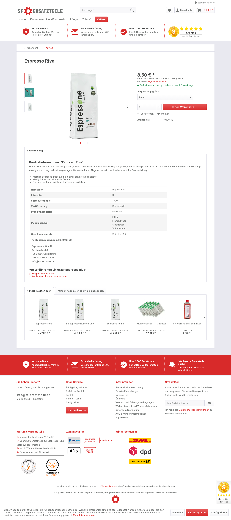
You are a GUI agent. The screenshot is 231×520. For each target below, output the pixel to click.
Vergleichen (147, 113)
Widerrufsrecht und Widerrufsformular (136, 406)
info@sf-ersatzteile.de (33, 395)
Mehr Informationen (83, 515)
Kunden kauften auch (39, 290)
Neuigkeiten (72, 402)
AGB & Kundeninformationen (131, 413)
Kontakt (70, 395)
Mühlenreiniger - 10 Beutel (151, 323)
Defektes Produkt (75, 391)
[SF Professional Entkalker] (187, 309)
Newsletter (122, 395)
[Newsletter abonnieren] (209, 403)
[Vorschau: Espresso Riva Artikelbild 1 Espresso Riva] (29, 78)
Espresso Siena (44, 323)
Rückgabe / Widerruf (77, 387)
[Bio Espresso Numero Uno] (79, 309)
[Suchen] (132, 10)
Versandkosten (109, 486)
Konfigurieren (219, 512)
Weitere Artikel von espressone (49, 276)
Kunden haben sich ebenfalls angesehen (81, 290)
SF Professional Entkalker (187, 323)
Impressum (122, 417)
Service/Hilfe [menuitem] (204, 2)
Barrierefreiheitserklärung (129, 387)
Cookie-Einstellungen (127, 391)
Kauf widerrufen (77, 410)
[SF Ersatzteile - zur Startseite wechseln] (42, 11)
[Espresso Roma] (115, 309)
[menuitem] (107, 10)
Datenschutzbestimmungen (194, 409)
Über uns (120, 398)
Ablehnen (177, 512)
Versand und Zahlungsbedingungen (135, 402)
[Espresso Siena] (44, 309)
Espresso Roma (115, 323)
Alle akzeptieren (197, 512)
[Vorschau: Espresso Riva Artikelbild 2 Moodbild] (29, 92)
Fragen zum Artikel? (42, 273)
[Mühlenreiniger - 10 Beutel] (151, 309)
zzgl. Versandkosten (157, 81)
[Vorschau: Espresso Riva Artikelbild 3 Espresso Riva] (29, 106)
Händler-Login (73, 398)
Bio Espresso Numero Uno (80, 323)
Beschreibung (35, 150)
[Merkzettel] (169, 10)
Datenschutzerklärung (128, 410)
